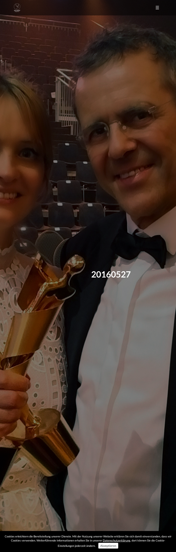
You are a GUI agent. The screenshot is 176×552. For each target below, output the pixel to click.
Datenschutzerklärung (116, 540)
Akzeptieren (108, 546)
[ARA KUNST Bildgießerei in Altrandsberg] (17, 7)
